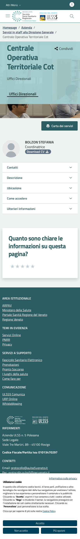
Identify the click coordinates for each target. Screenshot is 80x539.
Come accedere (17, 198)
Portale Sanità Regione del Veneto (24, 314)
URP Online (9, 399)
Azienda (26, 27)
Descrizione (14, 177)
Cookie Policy (49, 511)
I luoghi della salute (15, 374)
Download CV (36, 151)
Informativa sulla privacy (63, 478)
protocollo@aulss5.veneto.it (29, 468)
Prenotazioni (10, 364)
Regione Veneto (12, 319)
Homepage (10, 27)
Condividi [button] (65, 48)
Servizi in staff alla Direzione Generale (28, 32)
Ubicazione (14, 188)
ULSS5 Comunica (13, 394)
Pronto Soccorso (13, 369)
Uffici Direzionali (22, 94)
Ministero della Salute (16, 310)
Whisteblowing (12, 403)
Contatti (12, 167)
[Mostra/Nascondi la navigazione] (7, 15)
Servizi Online (11, 335)
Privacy (7, 344)
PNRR (6, 339)
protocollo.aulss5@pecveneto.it (29, 472)
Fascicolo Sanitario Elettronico (22, 360)
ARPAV (7, 305)
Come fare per (11, 378)
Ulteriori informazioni (21, 208)
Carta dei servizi (62, 126)
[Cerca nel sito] (72, 16)
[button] (14, 5)
